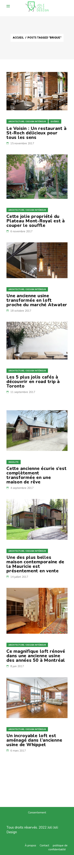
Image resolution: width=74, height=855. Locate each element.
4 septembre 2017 (22, 488)
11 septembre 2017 (22, 392)
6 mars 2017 (18, 750)
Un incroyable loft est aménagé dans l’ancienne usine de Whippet (34, 740)
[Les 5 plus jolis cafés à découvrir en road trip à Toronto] (37, 340)
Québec (54, 121)
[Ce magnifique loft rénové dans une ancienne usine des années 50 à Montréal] (37, 611)
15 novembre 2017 (22, 143)
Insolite (13, 462)
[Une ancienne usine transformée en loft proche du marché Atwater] (37, 260)
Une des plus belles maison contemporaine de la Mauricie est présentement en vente (35, 564)
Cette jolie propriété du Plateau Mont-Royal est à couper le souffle (35, 221)
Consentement (37, 812)
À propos (30, 845)
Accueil (18, 38)
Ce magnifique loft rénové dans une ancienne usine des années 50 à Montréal (35, 655)
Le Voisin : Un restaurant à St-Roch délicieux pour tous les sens (36, 133)
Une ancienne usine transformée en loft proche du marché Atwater (36, 300)
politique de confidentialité (58, 847)
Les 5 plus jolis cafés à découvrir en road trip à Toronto (33, 381)
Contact (44, 845)
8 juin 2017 (17, 666)
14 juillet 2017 (19, 577)
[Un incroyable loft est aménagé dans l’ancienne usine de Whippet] (37, 697)
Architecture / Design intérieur (27, 121)
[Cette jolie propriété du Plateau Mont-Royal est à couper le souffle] (37, 176)
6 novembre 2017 (21, 231)
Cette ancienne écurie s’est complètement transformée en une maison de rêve (36, 475)
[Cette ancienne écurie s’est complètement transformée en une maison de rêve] (37, 430)
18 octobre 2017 (20, 311)
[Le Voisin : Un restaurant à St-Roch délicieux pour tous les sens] (37, 91)
